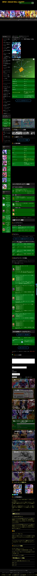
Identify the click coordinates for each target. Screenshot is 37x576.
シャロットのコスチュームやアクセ (6, 108)
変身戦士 (25, 158)
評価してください (26, 79)
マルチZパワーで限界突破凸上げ (6, 94)
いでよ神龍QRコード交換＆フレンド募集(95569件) (6, 57)
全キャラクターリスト (23, 347)
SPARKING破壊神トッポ (8, 162)
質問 (13, 531)
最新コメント (16, 514)
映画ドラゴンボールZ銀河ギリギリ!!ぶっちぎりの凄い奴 (29, 159)
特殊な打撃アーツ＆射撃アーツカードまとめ (17, 217)
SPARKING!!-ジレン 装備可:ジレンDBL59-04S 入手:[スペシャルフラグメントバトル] (8, 211)
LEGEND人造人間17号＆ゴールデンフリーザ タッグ (8, 185)
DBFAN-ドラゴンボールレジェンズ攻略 (20, 570)
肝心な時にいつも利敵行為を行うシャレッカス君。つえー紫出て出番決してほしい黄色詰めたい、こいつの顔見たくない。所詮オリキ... (23, 507)
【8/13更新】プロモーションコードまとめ (6, 137)
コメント (14, 357)
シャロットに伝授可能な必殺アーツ (6, 105)
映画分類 (4, 65)
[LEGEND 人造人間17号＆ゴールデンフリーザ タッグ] (2, 14)
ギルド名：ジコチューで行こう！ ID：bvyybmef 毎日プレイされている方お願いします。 (23, 553)
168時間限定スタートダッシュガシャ (6, 91)
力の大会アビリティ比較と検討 (23, 334)
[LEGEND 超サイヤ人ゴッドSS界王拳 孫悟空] (7, 14)
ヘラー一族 (26, 160)
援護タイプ (25, 154)
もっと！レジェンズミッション (6, 84)
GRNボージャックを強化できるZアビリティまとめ (23, 238)
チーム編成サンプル (15, 574)
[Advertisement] (23, 110)
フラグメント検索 (6, 76)
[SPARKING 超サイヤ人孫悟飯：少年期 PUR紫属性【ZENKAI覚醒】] (27, 14)
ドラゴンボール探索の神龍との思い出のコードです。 (21, 560)
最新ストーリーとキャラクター (6, 73)
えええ (13, 511)
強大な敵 (28, 158)
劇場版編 (25, 156)
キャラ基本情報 (23, 574)
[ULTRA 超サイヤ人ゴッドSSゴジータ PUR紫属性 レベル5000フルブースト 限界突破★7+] (12, 14)
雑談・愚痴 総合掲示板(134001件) (6, 61)
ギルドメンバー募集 (17, 545)
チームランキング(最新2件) (19, 482)
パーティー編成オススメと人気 (6, 48)
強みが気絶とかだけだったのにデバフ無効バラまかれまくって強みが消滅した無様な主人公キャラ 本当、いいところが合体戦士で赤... (23, 503)
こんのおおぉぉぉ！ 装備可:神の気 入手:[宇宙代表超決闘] (8, 204)
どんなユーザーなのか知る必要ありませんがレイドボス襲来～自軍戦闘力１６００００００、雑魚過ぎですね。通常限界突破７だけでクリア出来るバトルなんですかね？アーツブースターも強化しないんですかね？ (23, 520)
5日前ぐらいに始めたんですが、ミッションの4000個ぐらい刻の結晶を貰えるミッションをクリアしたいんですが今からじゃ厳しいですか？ (23, 537)
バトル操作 (5, 78)
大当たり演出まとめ (6, 42)
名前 (13, 365)
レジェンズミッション (6, 81)
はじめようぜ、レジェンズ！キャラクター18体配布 (6, 87)
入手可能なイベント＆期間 (6, 574)
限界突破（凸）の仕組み (6, 97)
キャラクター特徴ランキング (6, 68)
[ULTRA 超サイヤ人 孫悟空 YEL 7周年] (32, 14)
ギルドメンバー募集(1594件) (6, 54)
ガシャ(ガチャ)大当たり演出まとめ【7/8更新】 (6, 142)
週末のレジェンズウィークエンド (6, 111)
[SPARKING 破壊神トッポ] (17, 14)
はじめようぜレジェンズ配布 (16, 92)
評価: (13, 370)
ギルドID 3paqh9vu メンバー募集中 (18, 555)
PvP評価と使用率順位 (6, 51)
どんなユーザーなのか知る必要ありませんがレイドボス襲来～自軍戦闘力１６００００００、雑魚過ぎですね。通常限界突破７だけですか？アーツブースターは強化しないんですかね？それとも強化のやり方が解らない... (23, 526)
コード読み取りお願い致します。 (18, 516)
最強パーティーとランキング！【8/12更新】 (6, 133)
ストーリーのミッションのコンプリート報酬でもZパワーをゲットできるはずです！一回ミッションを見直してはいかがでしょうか (23, 542)
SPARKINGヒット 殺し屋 (8, 151)
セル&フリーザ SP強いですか (17, 533)
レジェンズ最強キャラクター (6, 45)
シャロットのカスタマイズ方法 (6, 102)
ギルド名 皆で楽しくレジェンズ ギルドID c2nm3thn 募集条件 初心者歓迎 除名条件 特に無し (23, 549)
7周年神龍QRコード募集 (18, 558)
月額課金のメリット (6, 113)
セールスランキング (6, 70)
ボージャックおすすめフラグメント (23, 100)
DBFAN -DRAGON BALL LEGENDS (13, 2)
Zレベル (4, 99)
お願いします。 (14, 562)
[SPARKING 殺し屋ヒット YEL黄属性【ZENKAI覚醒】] (22, 14)
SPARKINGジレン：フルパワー (8, 173)
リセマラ (4, 40)
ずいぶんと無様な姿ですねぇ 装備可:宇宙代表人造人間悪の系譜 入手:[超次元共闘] (8, 217)
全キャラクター (18, 17)
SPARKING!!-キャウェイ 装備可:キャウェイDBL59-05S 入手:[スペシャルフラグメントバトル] (8, 198)
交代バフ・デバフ (15, 96)
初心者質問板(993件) (6, 63)
